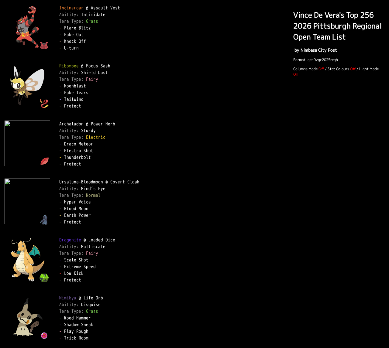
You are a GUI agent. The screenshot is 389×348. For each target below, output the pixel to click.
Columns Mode (305, 68)
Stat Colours (338, 68)
